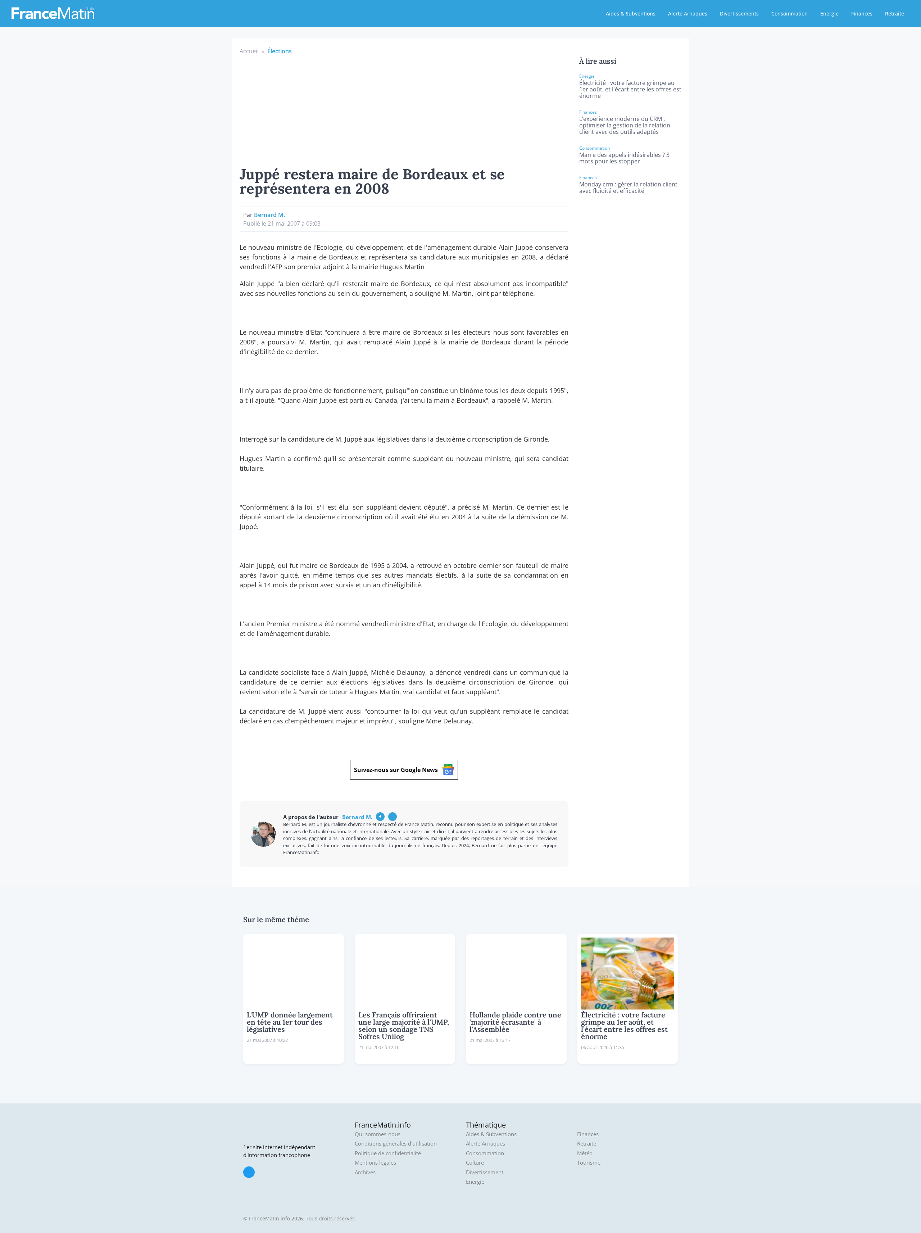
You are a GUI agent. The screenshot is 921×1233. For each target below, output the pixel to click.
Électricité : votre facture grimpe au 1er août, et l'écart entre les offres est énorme (630, 89)
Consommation (789, 13)
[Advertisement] (404, 109)
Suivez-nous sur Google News (396, 770)
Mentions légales (375, 1162)
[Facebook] (380, 816)
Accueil (249, 51)
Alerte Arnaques (687, 13)
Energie (829, 13)
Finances (861, 13)
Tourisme (588, 1162)
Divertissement (484, 1172)
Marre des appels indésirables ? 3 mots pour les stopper (624, 158)
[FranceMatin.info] (53, 13)
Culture (475, 1162)
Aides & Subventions (630, 13)
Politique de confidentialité (388, 1153)
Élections (279, 51)
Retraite (894, 13)
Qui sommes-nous (377, 1134)
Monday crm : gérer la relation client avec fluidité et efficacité (628, 187)
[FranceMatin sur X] (249, 1172)
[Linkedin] (392, 816)
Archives (365, 1172)
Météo (585, 1153)
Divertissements (739, 13)
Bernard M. (269, 215)
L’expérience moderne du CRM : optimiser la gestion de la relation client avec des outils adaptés (624, 125)
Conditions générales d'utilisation (396, 1143)
